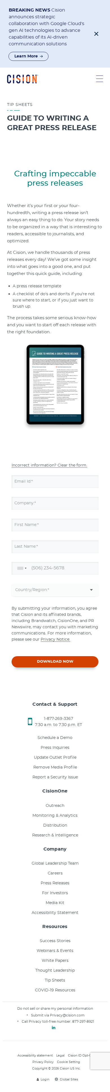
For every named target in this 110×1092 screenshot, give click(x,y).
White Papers (55, 961)
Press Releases (55, 883)
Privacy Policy (43, 1062)
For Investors (55, 893)
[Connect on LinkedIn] (53, 1028)
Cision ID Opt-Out (81, 1055)
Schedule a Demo (55, 738)
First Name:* (26, 525)
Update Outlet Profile (55, 758)
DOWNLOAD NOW (55, 661)
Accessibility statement (35, 1055)
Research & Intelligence (55, 835)
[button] (96, 33)
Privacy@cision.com (67, 1015)
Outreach (55, 806)
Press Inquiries (55, 748)
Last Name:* (26, 547)
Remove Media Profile (55, 767)
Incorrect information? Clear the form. (49, 465)
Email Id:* (23, 481)
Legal (60, 1055)
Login (45, 1079)
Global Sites (69, 1079)
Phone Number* (30, 568)
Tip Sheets (55, 980)
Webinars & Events (55, 951)
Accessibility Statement (55, 913)
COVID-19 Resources (55, 990)
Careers (55, 873)
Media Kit (55, 903)
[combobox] (21, 568)
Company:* (25, 503)
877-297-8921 (83, 1021)
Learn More (26, 56)
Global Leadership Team (55, 863)
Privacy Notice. (55, 640)
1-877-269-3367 (58, 719)
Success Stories (55, 941)
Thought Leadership (55, 971)
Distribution (55, 825)
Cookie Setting (68, 1062)
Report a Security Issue (55, 777)
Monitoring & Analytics (55, 816)
